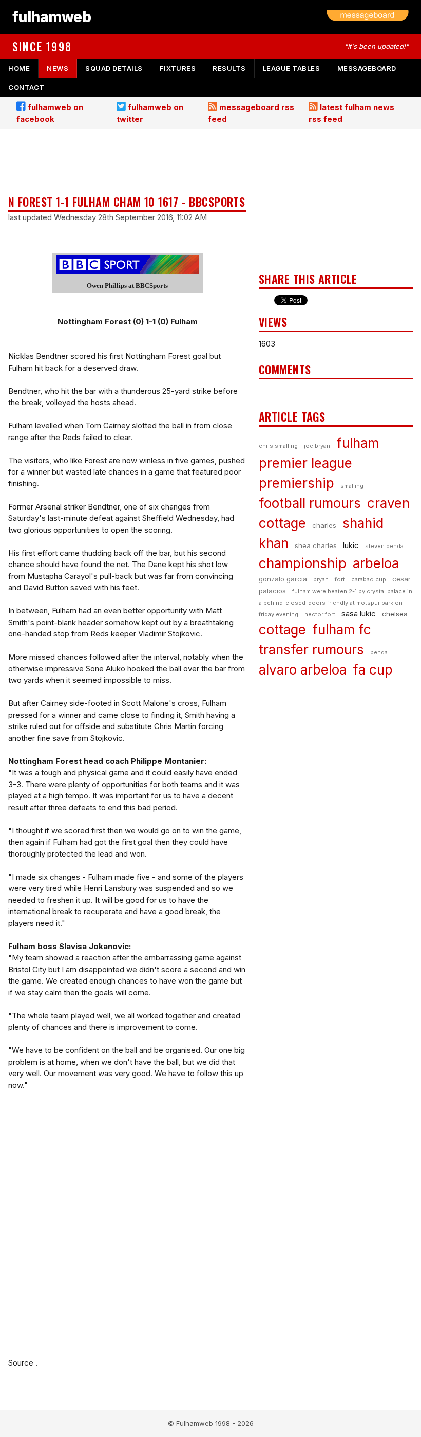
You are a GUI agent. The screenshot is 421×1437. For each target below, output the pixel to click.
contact (26, 87)
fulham (357, 443)
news (57, 68)
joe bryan (317, 445)
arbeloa (376, 563)
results (229, 68)
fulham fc (341, 630)
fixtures (178, 68)
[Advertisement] (127, 163)
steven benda (384, 546)
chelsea (395, 614)
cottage (282, 630)
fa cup (373, 670)
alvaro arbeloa (303, 670)
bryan (321, 579)
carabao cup (368, 579)
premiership (296, 483)
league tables (291, 68)
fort (340, 579)
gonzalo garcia (283, 579)
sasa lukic (358, 614)
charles (324, 525)
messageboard (366, 68)
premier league (305, 463)
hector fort (319, 614)
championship (303, 563)
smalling (351, 485)
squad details (114, 68)
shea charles (316, 545)
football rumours (310, 503)
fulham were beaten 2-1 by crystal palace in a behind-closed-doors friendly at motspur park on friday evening (335, 603)
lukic (351, 545)
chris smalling (278, 445)
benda (379, 652)
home (19, 68)
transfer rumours (311, 650)
